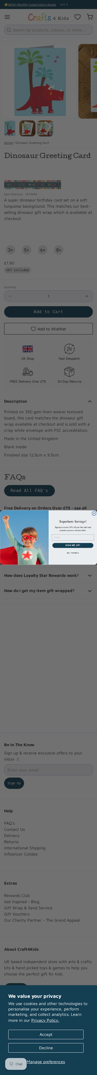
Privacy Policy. (45, 1020)
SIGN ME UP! (72, 545)
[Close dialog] (94, 513)
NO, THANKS (73, 553)
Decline (46, 1047)
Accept (46, 1034)
